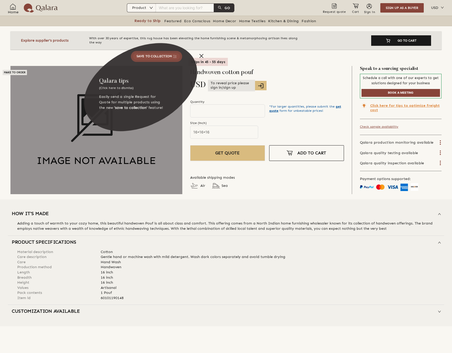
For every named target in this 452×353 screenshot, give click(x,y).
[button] (226, 214)
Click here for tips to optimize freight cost (405, 107)
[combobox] (180, 7)
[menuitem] (189, 8)
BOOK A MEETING (400, 92)
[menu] (189, 8)
